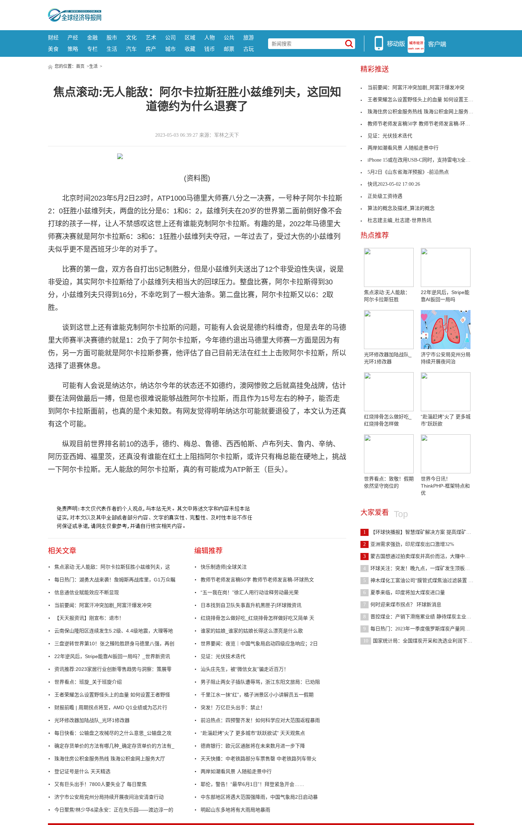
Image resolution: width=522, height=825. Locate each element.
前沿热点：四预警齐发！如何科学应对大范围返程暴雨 (260, 720)
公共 (229, 37)
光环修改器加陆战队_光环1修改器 (92, 720)
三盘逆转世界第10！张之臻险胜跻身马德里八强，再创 (114, 643)
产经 (72, 37)
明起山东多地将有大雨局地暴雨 (235, 810)
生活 (112, 49)
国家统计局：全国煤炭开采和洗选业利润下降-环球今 (426, 641)
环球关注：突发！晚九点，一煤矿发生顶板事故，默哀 (426, 568)
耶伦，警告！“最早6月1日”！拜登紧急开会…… (252, 784)
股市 (112, 37)
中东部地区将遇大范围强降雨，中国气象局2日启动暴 (259, 797)
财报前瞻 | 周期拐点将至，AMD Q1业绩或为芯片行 (110, 707)
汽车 (131, 49)
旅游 (248, 37)
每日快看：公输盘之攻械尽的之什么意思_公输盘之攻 (113, 733)
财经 (53, 37)
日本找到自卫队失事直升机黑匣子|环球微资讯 (251, 605)
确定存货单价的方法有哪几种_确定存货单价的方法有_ (114, 746)
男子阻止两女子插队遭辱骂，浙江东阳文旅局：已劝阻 (260, 682)
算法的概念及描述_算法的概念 (401, 208)
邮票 (229, 49)
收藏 (190, 49)
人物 (209, 37)
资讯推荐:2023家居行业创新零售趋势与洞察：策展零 (113, 669)
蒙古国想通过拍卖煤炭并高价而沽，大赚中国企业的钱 (426, 556)
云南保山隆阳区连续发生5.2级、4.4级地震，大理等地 (113, 631)
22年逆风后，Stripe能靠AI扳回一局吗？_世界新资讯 (112, 656)
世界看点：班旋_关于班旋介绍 (88, 682)
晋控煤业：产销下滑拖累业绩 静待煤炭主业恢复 (419, 616)
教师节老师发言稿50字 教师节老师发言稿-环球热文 (257, 579)
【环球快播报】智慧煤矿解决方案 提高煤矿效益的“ (423, 532)
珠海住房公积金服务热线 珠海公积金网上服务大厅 (109, 758)
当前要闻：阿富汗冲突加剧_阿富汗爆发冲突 (103, 605)
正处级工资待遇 (385, 196)
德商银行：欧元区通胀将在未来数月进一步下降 (253, 746)
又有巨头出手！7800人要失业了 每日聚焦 (100, 784)
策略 (72, 49)
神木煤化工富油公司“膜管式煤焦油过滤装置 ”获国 (421, 580)
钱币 (209, 49)
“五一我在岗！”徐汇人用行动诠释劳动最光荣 (250, 592)
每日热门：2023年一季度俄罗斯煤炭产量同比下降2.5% (426, 628)
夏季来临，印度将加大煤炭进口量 (404, 592)
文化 (131, 37)
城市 (170, 49)
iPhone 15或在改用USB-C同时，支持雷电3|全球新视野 (426, 160)
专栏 (92, 49)
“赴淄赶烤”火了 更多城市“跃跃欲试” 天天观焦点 (253, 733)
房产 (151, 49)
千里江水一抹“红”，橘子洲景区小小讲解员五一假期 (257, 695)
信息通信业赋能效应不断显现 (86, 592)
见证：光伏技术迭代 (223, 656)
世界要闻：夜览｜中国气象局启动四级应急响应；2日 (259, 643)
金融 (92, 37)
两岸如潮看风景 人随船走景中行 (236, 771)
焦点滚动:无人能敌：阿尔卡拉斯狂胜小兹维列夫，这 (112, 567)
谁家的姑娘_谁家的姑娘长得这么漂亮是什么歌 (252, 631)
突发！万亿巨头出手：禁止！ (233, 707)
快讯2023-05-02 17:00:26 (394, 184)
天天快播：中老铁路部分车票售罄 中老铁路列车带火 (258, 758)
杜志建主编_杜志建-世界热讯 (399, 220)
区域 (190, 37)
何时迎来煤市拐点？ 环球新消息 (402, 604)
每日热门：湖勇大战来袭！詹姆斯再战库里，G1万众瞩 (114, 579)
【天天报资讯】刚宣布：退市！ (89, 618)
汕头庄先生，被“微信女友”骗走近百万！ (245, 669)
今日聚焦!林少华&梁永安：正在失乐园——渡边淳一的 (113, 810)
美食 (53, 49)
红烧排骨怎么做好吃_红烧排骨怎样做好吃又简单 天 (257, 618)
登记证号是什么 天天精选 (82, 771)
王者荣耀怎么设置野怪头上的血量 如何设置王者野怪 (112, 695)
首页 (80, 66)
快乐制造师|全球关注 (224, 567)
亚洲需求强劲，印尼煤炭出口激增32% (408, 544)
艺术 (151, 37)
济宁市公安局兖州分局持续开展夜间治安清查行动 (109, 797)
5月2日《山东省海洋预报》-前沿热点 (408, 172)
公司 (170, 37)
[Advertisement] (288, 14)
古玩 (248, 49)
